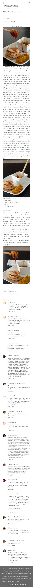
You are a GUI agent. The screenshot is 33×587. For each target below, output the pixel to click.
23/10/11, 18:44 (11, 489)
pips (9, 396)
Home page (7, 12)
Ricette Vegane (15, 294)
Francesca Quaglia (13, 383)
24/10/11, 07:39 (11, 523)
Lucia (9, 435)
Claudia (10, 422)
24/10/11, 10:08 (11, 545)
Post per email (12, 291)
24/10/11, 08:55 (11, 536)
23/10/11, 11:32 (11, 391)
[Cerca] (29, 2)
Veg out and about (10, 6)
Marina (10, 464)
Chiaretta (10, 528)
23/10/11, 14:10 (11, 459)
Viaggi (14, 12)
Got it (23, 585)
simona (10, 480)
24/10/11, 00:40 (11, 512)
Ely (9, 302)
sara (9, 550)
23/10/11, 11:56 (11, 417)
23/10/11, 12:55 (11, 430)
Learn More (13, 585)
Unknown (10, 316)
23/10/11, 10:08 (11, 338)
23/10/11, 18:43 (11, 475)
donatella (10, 355)
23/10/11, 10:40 (11, 378)
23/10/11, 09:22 (11, 311)
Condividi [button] (5, 291)
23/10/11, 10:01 (11, 325)
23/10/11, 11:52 (11, 406)
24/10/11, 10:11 (11, 562)
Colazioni (8, 294)
